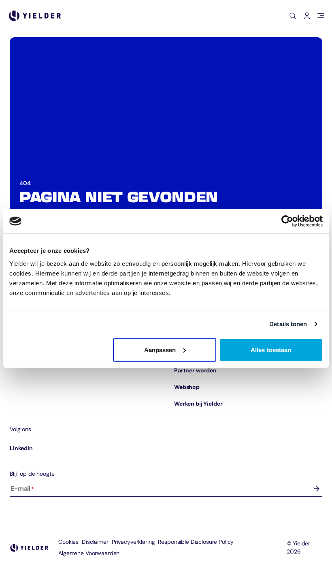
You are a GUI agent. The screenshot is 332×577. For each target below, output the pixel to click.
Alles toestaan (271, 349)
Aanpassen (160, 349)
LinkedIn (21, 448)
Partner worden (195, 370)
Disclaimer (95, 541)
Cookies (68, 541)
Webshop (187, 387)
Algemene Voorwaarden (88, 553)
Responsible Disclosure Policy (196, 541)
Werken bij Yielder (198, 403)
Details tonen (288, 324)
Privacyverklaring (133, 541)
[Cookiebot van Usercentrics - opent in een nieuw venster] (287, 221)
